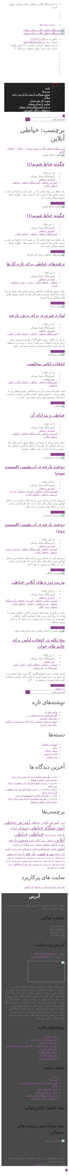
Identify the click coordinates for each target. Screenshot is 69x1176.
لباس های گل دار (48, 1055)
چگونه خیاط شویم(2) (46, 164)
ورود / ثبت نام (47, 24)
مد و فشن (49, 379)
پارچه (31, 853)
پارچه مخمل (60, 861)
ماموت (37, 1164)
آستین (62, 823)
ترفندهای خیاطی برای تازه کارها (35, 263)
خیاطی (16, 182)
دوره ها (54, 56)
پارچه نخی (48, 860)
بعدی (58, 688)
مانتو (57, 854)
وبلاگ (54, 62)
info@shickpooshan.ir (45, 953)
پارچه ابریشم (13, 549)
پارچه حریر (40, 858)
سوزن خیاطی (17, 282)
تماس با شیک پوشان (48, 67)
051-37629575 (37, 39)
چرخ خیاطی (42, 603)
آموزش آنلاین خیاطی (46, 491)
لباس (22, 664)
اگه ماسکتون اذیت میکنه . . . (41, 715)
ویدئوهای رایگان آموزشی (46, 73)
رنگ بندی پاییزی (48, 724)
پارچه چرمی (16, 861)
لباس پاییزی (16, 849)
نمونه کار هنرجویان (48, 65)
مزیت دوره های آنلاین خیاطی (38, 582)
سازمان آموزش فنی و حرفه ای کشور (44, 887)
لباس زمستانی (29, 849)
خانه (55, 54)
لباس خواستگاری (47, 849)
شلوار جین (36, 844)
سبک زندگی (51, 750)
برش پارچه (51, 835)
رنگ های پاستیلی (48, 718)
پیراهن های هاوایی (47, 1052)
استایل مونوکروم (48, 1058)
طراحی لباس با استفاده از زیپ (32, 795)
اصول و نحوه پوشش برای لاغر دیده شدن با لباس (31, 721)
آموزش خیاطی (47, 179)
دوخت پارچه (18, 840)
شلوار (45, 844)
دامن (32, 840)
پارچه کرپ (46, 864)
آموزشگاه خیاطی (30, 182)
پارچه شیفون (20, 858)
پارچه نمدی (37, 861)
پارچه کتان (56, 864)
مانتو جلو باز (50, 712)
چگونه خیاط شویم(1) (46, 215)
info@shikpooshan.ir (34, 42)
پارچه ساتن (31, 858)
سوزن (30, 282)
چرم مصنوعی (53, 868)
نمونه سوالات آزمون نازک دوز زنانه (41, 59)
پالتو (29, 864)
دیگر (55, 747)
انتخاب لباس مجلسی (46, 363)
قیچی (54, 285)
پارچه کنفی (36, 864)
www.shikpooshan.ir (41, 956)
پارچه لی (10, 858)
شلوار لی (24, 844)
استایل (53, 664)
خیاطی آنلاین (50, 185)
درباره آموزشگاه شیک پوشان (44, 70)
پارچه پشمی (27, 861)
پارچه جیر (50, 858)
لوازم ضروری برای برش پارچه (37, 315)
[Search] (27, 119)
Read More (59, 203)
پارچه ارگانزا (60, 858)
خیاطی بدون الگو (48, 607)
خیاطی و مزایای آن (47, 415)
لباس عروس (50, 754)
